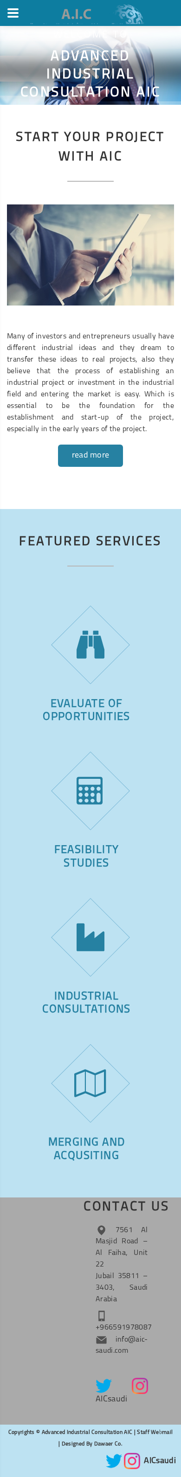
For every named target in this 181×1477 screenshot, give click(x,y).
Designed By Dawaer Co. (92, 1444)
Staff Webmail (154, 1432)
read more (91, 456)
